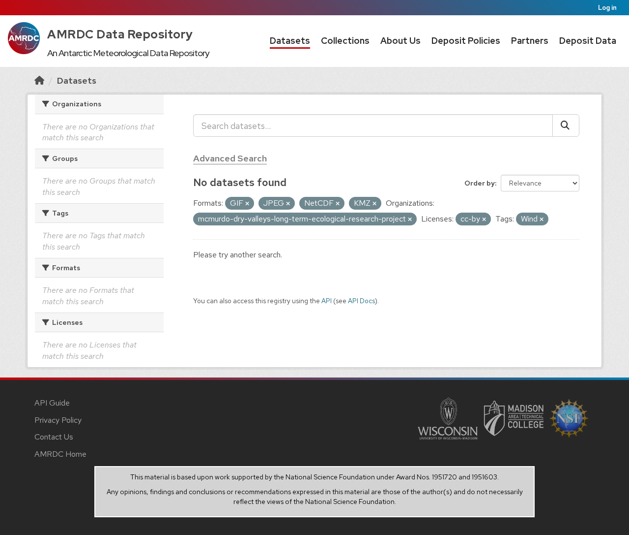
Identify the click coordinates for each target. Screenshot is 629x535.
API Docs (361, 300)
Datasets (290, 40)
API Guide (52, 403)
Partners (529, 40)
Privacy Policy (58, 420)
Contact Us (53, 437)
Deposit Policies (465, 40)
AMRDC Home (60, 454)
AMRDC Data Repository (120, 34)
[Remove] (247, 203)
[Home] (39, 80)
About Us (400, 40)
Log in (607, 7)
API (326, 300)
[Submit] (565, 125)
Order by (479, 183)
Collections (345, 40)
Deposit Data (587, 40)
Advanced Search (230, 158)
